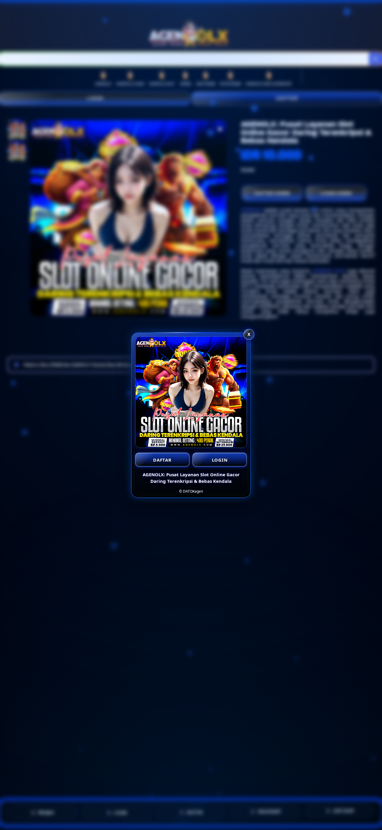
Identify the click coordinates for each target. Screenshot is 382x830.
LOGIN (220, 460)
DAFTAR (162, 460)
